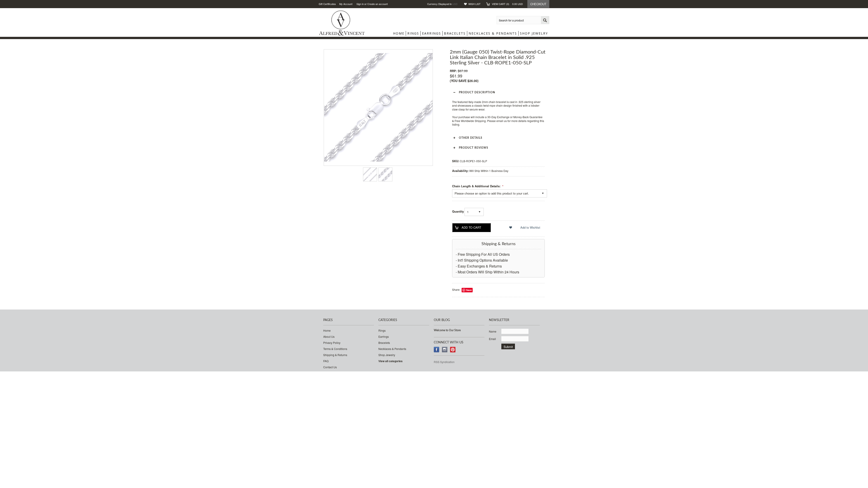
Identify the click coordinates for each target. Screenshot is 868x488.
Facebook (436, 349)
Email (492, 339)
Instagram (445, 349)
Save (469, 290)
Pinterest (453, 349)
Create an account (377, 4)
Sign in (360, 4)
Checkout (538, 4)
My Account (345, 4)
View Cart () (507, 4)
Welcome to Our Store (447, 330)
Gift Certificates (327, 4)
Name (492, 331)
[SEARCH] (545, 20)
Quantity (458, 211)
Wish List (474, 4)
